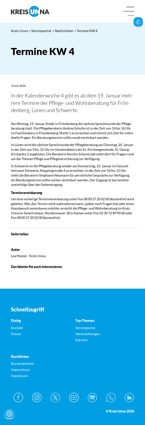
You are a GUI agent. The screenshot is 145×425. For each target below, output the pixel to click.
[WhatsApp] (111, 397)
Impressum (19, 376)
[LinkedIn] (129, 397)
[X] (55, 397)
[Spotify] (92, 397)
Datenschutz (20, 370)
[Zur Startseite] (40, 11)
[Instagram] (37, 397)
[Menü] (128, 11)
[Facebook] (18, 397)
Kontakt (17, 328)
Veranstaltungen (87, 334)
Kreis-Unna (19, 31)
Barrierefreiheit (22, 363)
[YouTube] (74, 397)
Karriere (81, 340)
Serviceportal (40, 31)
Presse (16, 334)
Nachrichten (62, 31)
